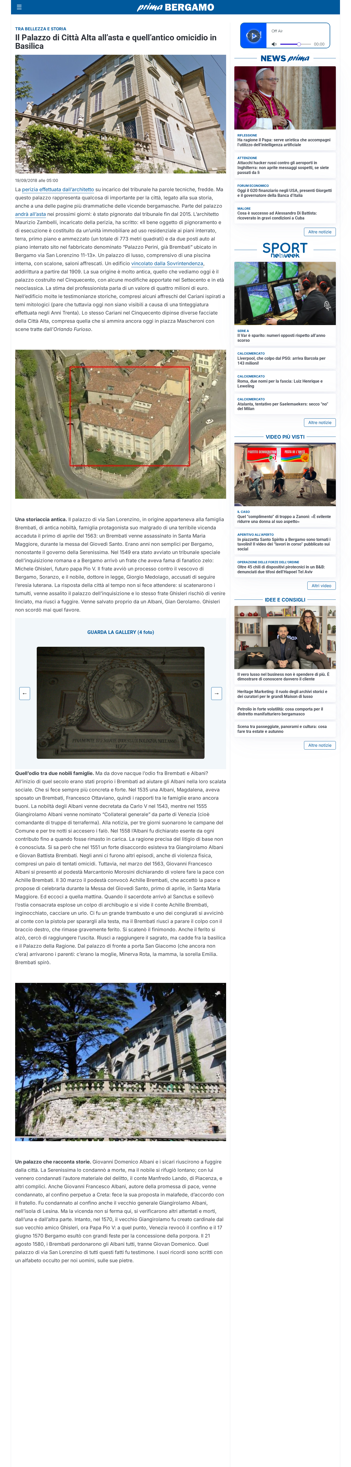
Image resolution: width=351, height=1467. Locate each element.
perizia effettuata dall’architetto (58, 189)
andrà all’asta (30, 214)
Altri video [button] (321, 585)
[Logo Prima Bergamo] (175, 7)
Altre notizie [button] (319, 231)
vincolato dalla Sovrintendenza (167, 263)
